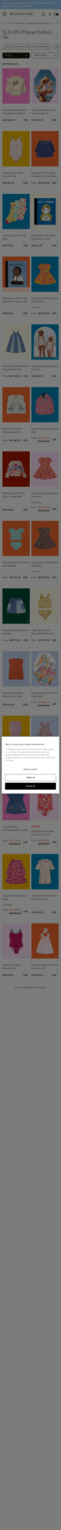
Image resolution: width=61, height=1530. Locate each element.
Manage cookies (30, 769)
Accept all (30, 786)
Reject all (31, 777)
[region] (30, 765)
